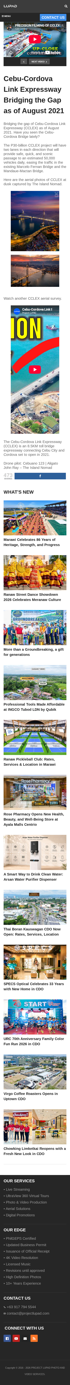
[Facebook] (7, 1338)
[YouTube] (16, 1338)
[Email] (25, 1338)
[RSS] (34, 1338)
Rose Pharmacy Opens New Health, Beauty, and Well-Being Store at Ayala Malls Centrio (34, 819)
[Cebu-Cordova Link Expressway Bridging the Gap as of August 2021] (35, 518)
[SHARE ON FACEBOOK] (40, 476)
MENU (7, 16)
